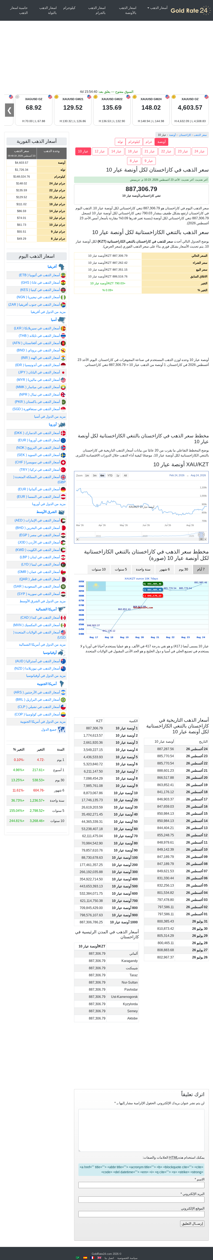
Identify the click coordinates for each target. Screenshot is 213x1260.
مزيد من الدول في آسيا (50, 416)
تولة (120, 142)
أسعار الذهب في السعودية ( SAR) (37, 586)
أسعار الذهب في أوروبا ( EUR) (39, 440)
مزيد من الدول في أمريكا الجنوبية (43, 721)
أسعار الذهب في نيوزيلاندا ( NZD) (37, 668)
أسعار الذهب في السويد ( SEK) (39, 455)
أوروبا (53, 424)
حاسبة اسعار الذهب (19, 10)
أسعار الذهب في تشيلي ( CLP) (39, 707)
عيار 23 (183, 151)
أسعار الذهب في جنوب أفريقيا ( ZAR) (34, 304)
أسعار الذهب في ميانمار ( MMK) (38, 387)
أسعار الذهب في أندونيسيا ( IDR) (38, 365)
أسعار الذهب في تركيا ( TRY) (40, 469)
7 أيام (201, 569)
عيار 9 (149, 161)
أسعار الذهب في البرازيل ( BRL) (38, 699)
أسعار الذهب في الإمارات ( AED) (38, 520)
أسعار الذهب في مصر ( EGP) (40, 535)
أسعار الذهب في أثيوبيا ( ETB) (40, 275)
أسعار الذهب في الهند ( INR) (41, 357)
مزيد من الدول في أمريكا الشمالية (42, 644)
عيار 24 (199, 151)
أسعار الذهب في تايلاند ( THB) (40, 335)
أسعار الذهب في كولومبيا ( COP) (38, 714)
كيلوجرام (69, 8)
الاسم (199, 1179)
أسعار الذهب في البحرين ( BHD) (38, 528)
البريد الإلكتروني (192, 1194)
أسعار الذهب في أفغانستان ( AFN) (36, 343)
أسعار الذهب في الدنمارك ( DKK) (37, 433)
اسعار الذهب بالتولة (48, 10)
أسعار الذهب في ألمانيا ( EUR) (39, 489)
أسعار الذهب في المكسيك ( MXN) (37, 625)
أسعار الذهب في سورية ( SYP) (39, 594)
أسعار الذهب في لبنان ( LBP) (40, 557)
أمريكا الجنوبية (47, 684)
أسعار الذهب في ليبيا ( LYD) (41, 564)
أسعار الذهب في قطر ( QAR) (40, 579)
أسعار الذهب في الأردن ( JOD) (39, 542)
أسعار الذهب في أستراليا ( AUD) (38, 661)
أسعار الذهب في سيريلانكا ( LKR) (37, 328)
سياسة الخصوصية (127, 1258)
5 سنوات (121, 569)
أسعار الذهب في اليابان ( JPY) (39, 372)
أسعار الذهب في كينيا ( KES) (40, 290)
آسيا (54, 319)
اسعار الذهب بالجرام (96, 10)
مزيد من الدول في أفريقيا (48, 312)
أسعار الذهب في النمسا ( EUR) (39, 496)
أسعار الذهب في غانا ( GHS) (41, 282)
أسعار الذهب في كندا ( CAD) (40, 617)
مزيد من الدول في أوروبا (49, 504)
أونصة (161, 142)
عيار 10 (83, 151)
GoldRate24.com (102, 1253)
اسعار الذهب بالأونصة (127, 10)
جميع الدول (49, 729)
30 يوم (183, 569)
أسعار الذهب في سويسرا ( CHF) (38, 462)
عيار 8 (134, 161)
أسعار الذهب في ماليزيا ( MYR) (39, 380)
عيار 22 (166, 151)
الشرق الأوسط (46, 512)
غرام (149, 142)
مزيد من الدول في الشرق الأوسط (43, 601)
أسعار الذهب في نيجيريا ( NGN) (39, 297)
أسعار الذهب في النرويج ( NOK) (38, 447)
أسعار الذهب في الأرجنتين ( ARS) (37, 692)
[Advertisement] (106, 58)
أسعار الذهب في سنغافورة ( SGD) (36, 409)
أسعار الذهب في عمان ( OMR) (39, 572)
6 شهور (165, 569)
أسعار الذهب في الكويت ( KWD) (38, 550)
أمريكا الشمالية (46, 609)
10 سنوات (99, 569)
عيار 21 (150, 151)
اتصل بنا (109, 1258)
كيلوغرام (134, 142)
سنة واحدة (143, 569)
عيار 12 (100, 151)
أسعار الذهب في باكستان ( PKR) (38, 402)
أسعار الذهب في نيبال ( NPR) (40, 394)
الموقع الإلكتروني (192, 1208)
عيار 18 (133, 151)
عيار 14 (116, 151)
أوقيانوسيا (50, 652)
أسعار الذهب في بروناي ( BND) (39, 350)
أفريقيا (52, 266)
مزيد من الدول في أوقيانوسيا (46, 675)
